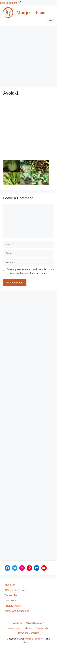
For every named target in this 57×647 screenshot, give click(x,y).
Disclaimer (11, 600)
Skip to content (9, 2)
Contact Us (11, 595)
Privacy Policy (13, 605)
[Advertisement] (28, 57)
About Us (10, 585)
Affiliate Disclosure (15, 590)
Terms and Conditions (17, 611)
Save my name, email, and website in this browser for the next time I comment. (30, 271)
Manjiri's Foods (31, 12)
